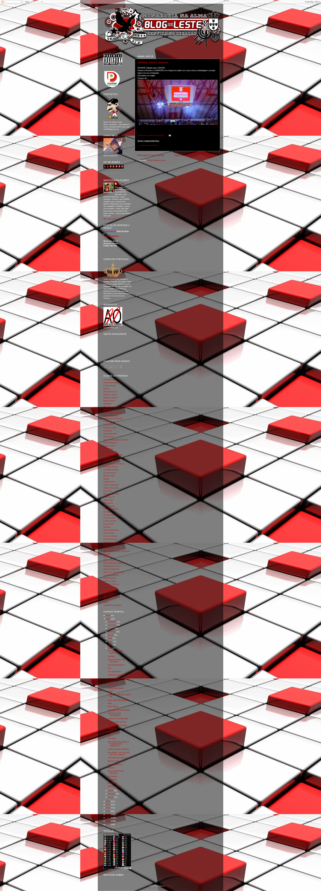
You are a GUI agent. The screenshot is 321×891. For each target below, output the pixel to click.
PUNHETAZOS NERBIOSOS (119, 678)
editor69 (120, 184)
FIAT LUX (111, 685)
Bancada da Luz (109, 392)
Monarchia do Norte (111, 494)
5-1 (109, 735)
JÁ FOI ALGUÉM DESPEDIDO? (114, 714)
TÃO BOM (112, 738)
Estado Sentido (109, 446)
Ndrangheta (108, 503)
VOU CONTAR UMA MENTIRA (116, 772)
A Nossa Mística (109, 386)
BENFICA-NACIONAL (116, 761)
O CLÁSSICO (113, 682)
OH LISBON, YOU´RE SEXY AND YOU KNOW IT (119, 754)
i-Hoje (105, 602)
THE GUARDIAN (114, 672)
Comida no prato (110, 428)
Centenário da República (113, 419)
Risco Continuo (109, 560)
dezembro (112, 622)
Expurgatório (108, 449)
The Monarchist (109, 578)
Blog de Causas (109, 407)
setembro (112, 632)
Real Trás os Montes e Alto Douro (116, 551)
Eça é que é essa (110, 452)
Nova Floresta (109, 506)
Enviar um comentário (149, 145)
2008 (108, 821)
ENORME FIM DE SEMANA (152, 62)
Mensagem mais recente (150, 155)
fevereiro (112, 794)
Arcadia (106, 389)
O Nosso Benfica (110, 521)
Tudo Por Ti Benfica (111, 584)
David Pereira (108, 437)
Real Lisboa (108, 548)
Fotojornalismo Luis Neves (114, 464)
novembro (112, 625)
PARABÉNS (112, 729)
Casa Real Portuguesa (112, 413)
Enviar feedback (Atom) (156, 160)
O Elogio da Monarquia (112, 515)
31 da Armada (109, 380)
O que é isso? (108, 524)
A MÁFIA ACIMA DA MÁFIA (118, 749)
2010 (108, 814)
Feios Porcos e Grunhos (113, 458)
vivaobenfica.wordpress (112, 605)
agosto (111, 635)
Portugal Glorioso (110, 539)
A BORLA (111, 732)
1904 (110, 703)
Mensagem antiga (208, 155)
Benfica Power (109, 401)
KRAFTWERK (113, 707)
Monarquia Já (108, 497)
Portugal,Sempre (110, 542)
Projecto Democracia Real (113, 545)
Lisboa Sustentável (110, 485)
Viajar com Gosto (110, 587)
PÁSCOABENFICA (115, 764)
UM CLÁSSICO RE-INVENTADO (115, 652)
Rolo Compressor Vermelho (114, 563)
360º (109, 668)
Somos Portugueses (111, 569)
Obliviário (107, 527)
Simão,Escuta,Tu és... (112, 566)
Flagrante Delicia (110, 461)
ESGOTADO (112, 783)
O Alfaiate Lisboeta (110, 509)
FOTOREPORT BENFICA (118, 758)
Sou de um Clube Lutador (113, 572)
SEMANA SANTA (114, 786)
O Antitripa (107, 512)
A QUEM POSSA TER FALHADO (116, 661)
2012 (108, 808)
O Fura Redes (109, 518)
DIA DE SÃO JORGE (116, 688)
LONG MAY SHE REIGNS (118, 700)
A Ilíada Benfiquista (111, 383)
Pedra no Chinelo (110, 536)
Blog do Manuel (109, 410)
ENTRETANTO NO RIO (117, 722)
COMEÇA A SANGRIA (116, 675)
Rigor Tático (108, 557)
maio (110, 645)
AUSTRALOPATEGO (116, 665)
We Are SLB (108, 593)
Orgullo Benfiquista (110, 530)
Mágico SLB (108, 500)
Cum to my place (110, 434)
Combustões (108, 425)
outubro (111, 628)
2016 (108, 615)
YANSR (106, 599)
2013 (108, 805)
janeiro (111, 797)
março (111, 790)
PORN (110, 691)
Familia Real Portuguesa (113, 455)
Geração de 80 (109, 473)
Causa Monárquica (110, 416)
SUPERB (111, 656)
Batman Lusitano (110, 395)
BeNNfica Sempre (110, 398)
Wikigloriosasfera (110, 596)
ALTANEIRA (112, 776)
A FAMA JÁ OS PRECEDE (118, 719)
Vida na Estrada (109, 590)
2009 (108, 818)
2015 (108, 619)
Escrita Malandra (110, 443)
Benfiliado (107, 404)
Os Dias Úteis (108, 533)
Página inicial (181, 155)
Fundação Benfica (110, 467)
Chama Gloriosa (109, 422)
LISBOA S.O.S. (109, 482)
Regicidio (107, 554)
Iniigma (106, 479)
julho (110, 638)
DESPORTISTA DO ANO (117, 725)
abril (110, 648)
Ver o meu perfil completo (113, 219)
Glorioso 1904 (109, 476)
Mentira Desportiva (110, 488)
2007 (108, 824)
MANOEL (111, 768)
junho (110, 642)
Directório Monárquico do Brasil (115, 440)
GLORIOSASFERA (110, 470)
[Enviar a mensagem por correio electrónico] (169, 135)
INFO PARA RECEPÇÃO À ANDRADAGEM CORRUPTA (118, 744)
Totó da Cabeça (109, 581)
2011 (108, 811)
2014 (108, 801)
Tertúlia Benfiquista (111, 575)
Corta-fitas (107, 431)
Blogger (168, 886)
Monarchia (107, 491)
